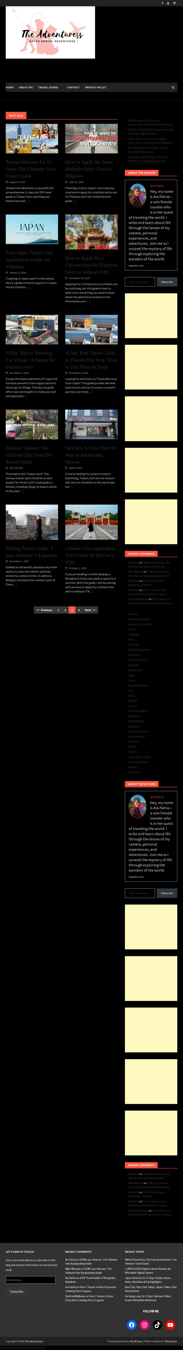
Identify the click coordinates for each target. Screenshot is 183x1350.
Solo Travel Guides (138, 731)
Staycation (134, 741)
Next (88, 610)
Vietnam (132, 767)
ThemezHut (171, 1341)
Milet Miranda (135, 571)
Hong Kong (134, 655)
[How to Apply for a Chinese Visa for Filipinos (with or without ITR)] (91, 231)
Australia (133, 614)
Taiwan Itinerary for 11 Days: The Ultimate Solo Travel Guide (30, 169)
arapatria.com (136, 265)
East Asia (133, 644)
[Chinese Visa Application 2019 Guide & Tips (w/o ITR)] (91, 522)
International (135, 670)
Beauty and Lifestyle (140, 624)
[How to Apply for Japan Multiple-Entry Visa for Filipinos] (91, 138)
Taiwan (132, 746)
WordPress (136, 1341)
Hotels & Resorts (137, 660)
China (131, 639)
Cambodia (133, 634)
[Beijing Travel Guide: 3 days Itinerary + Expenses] (32, 522)
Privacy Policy (95, 87)
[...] (27, 201)
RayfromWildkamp (138, 599)
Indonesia (133, 665)
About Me (26, 87)
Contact (73, 87)
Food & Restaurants (139, 649)
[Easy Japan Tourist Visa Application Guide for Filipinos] (32, 229)
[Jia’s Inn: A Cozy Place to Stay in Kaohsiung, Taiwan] (91, 424)
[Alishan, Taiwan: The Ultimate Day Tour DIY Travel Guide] (32, 424)
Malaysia (132, 700)
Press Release (136, 721)
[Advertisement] (151, 315)
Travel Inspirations (138, 762)
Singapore (133, 726)
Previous (46, 610)
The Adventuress (34, 1341)
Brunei (132, 629)
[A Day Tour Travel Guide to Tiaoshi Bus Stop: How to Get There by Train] (91, 329)
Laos (130, 690)
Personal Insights (138, 711)
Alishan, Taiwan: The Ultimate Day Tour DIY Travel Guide (29, 455)
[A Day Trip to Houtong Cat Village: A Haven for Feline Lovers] (32, 329)
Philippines (134, 716)
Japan (131, 675)
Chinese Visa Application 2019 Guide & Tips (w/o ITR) (90, 555)
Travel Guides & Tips (139, 757)
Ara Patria (133, 562)
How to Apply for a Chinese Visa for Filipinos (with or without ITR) (91, 265)
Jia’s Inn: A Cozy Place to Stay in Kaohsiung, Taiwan (90, 454)
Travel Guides (48, 87)
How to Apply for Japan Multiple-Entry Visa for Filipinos (89, 169)
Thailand (133, 751)
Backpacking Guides (139, 619)
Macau (131, 695)
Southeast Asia (136, 736)
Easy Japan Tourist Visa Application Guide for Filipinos (29, 259)
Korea (131, 680)
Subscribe (167, 282)
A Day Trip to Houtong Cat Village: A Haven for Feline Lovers (30, 360)
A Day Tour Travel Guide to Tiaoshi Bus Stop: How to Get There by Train (91, 360)
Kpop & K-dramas (137, 685)
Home (10, 87)
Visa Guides (134, 772)
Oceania (132, 706)
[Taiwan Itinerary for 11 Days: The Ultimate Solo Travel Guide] (32, 138)
